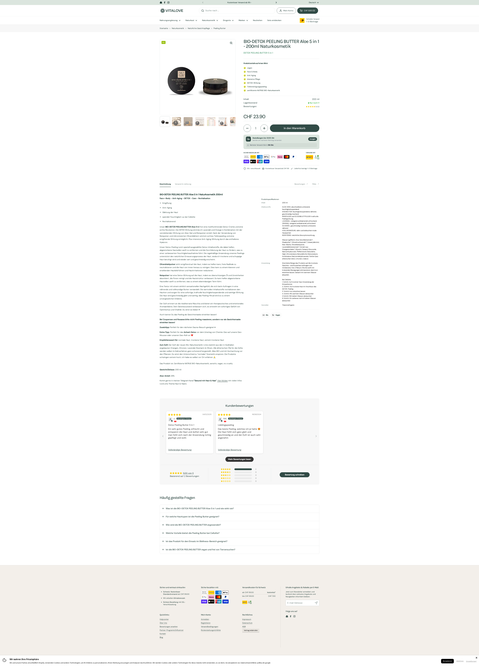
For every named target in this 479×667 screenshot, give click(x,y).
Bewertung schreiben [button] (294, 474)
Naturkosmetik (178, 28)
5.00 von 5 (188, 473)
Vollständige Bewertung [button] (179, 449)
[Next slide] (316, 436)
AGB (244, 626)
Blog (161, 637)
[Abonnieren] (316, 603)
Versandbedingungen (209, 626)
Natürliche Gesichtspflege (199, 28)
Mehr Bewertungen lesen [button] (239, 459)
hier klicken (222, 380)
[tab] (165, 184)
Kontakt (163, 634)
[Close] (476, 658)
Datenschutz (247, 623)
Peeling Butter (220, 28)
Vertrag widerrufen (251, 630)
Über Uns (163, 623)
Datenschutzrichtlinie (248, 663)
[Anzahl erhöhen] (264, 128)
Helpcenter (164, 619)
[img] (174, 414)
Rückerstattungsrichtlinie (211, 630)
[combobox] (237, 11)
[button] (307, 10)
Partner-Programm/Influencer (171, 630)
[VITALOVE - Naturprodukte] (172, 11)
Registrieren (205, 623)
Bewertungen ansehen (169, 626)
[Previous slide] (163, 436)
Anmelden (205, 619)
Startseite (164, 28)
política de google (263, 663)
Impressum (246, 619)
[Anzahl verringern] (247, 128)
